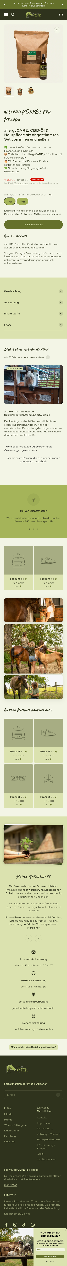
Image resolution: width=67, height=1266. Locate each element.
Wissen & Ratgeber (16, 1125)
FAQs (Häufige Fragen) (46, 1146)
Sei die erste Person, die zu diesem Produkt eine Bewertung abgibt (33, 459)
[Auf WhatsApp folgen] (32, 1224)
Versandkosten (21, 183)
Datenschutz (45, 1128)
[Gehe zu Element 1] (9, 91)
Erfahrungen (11, 1130)
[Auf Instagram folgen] (15, 1224)
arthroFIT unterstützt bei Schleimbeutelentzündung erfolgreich (27, 413)
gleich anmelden (50, 1256)
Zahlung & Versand (48, 1134)
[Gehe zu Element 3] (31, 91)
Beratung (10, 1136)
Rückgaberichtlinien (49, 1139)
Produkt (15, 579)
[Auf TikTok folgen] (24, 1224)
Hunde (8, 1119)
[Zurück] (4, 4)
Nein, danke (50, 1261)
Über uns (9, 1141)
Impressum (44, 1123)
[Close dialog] (65, 1230)
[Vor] (62, 4)
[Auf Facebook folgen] (6, 1224)
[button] (33, 459)
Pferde (8, 1114)
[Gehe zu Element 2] (20, 91)
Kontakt (42, 1117)
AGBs (40, 1154)
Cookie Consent (47, 1159)
